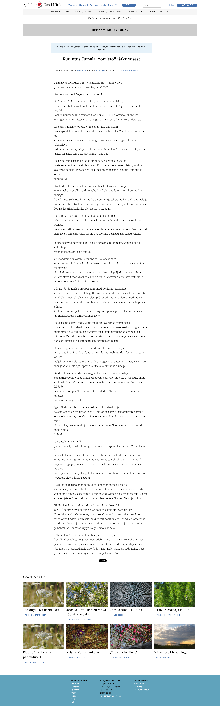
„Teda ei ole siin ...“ (123, 652)
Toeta (110, 5)
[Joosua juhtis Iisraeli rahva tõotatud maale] (87, 606)
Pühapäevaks (156, 11)
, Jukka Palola (86, 619)
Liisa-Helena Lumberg (34, 662)
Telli (72, 702)
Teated (170, 11)
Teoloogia (100, 70)
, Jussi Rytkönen (174, 615)
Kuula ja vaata (83, 11)
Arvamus (55, 11)
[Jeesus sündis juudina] (131, 606)
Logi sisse (170, 5)
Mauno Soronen (163, 657)
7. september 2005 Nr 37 (127, 70)
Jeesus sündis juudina (126, 610)
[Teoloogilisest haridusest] (43, 606)
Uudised (68, 11)
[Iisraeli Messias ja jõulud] (174, 606)
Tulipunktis (100, 11)
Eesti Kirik (52, 4)
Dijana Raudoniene (120, 657)
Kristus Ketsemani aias (82, 652)
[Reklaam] (110, 35)
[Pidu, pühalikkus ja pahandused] (43, 648)
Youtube (138, 686)
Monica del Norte (77, 657)
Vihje (117, 5)
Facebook (139, 683)
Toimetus (72, 5)
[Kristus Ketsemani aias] (87, 648)
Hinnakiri (83, 5)
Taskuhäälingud (141, 689)
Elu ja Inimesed (118, 11)
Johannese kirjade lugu (171, 652)
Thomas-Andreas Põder (35, 615)
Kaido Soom (74, 619)
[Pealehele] (39, 7)
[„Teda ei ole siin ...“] (131, 648)
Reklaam (94, 5)
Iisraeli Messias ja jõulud (171, 610)
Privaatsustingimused (110, 696)
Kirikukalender (137, 11)
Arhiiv (103, 5)
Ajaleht (29, 4)
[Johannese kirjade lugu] (174, 648)
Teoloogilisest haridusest (41, 610)
